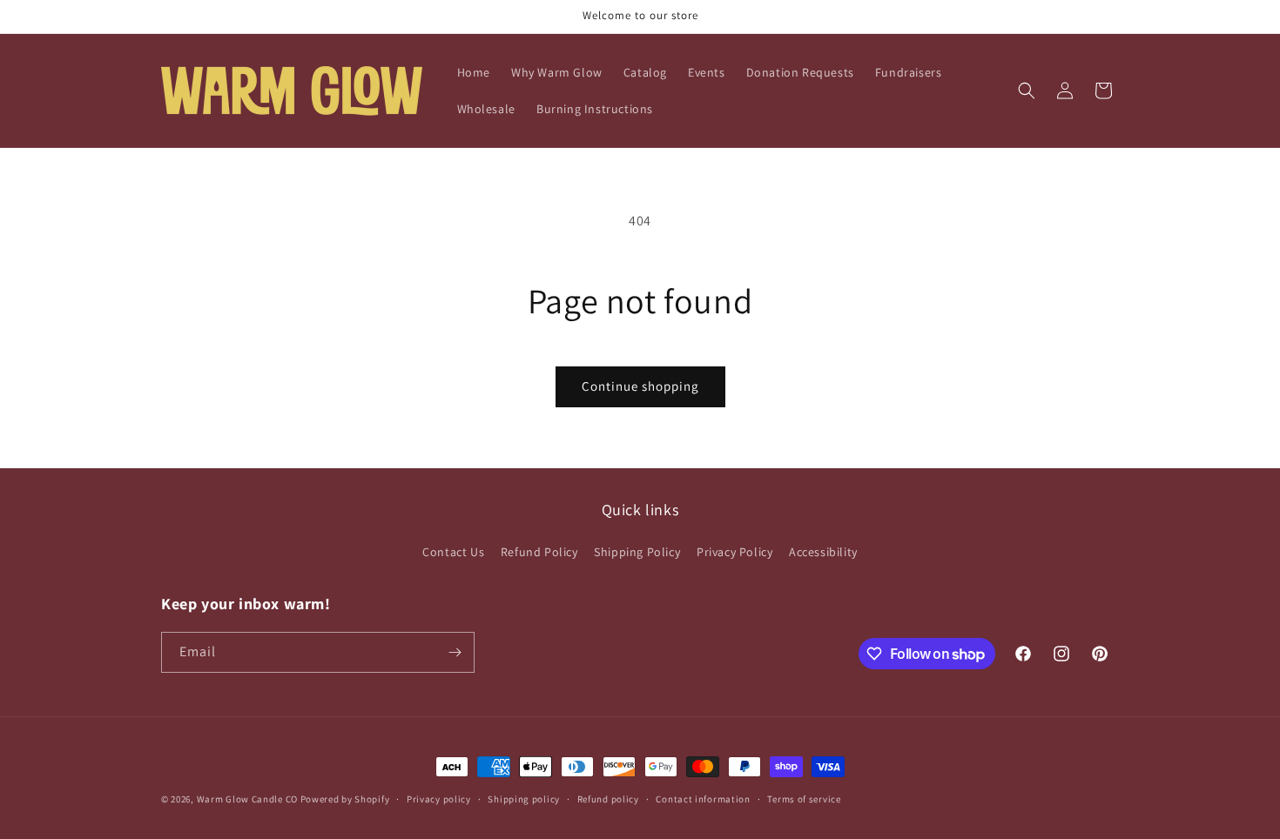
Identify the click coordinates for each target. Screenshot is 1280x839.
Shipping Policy (637, 552)
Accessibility (823, 552)
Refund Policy (539, 552)
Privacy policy (439, 799)
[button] (1026, 90)
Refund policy (608, 799)
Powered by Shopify (345, 799)
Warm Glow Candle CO (247, 799)
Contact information (703, 799)
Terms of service (803, 799)
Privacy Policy (734, 552)
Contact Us (453, 552)
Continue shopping (640, 386)
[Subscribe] (454, 652)
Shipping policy (524, 799)
